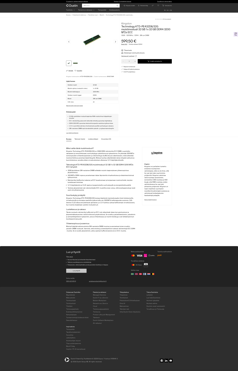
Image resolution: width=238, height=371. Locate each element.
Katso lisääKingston (150, 200)
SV (168, 10)
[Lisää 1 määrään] (135, 61)
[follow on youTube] (171, 360)
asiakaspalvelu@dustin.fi (98, 281)
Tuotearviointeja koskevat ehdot (77, 317)
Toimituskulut (71, 303)
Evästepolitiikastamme (74, 312)
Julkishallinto (70, 338)
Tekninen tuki (124, 309)
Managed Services (99, 295)
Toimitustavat (71, 300)
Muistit (102, 15)
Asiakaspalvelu (114, 10)
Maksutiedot (70, 298)
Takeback (96, 317)
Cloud (95, 306)
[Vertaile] (152, 5)
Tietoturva (96, 312)
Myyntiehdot (70, 295)
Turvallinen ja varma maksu (164, 1)
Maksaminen (124, 306)
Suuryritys (69, 335)
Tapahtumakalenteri (73, 332)
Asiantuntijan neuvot (73, 341)
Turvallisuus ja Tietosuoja (155, 309)
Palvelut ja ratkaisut (85, 10)
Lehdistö (150, 295)
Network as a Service (100, 303)
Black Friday (70, 346)
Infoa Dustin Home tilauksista (130, 312)
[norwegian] (136, 274)
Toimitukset (124, 298)
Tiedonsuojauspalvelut (101, 309)
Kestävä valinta (152, 303)
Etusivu (68, 15)
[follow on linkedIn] (166, 360)
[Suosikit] (158, 5)
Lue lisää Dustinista (153, 298)
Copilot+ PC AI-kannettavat (75, 349)
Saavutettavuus (71, 320)
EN (171, 10)
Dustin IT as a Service (100, 298)
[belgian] (152, 274)
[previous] (69, 42)
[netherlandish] (148, 274)
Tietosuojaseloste (72, 309)
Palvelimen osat (93, 15)
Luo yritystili (76, 270)
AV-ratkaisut (97, 323)
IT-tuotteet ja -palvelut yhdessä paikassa (77, 1)
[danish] (140, 274)
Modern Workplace (99, 300)
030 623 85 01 (71, 281)
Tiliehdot (69, 306)
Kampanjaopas (71, 315)
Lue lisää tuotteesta (72, 133)
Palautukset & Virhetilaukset (130, 300)
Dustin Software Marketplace (103, 320)
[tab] (69, 139)
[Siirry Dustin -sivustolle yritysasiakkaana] (72, 5)
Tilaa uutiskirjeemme (73, 343)
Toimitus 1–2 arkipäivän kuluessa (122, 1)
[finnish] (144, 274)
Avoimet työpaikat (153, 300)
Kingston (126, 23)
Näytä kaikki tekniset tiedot (74, 105)
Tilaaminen (123, 295)
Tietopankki (102, 10)
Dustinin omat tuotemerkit (156, 306)
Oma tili (122, 303)
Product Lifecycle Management (104, 315)
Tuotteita (69, 10)
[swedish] (132, 274)
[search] (117, 5)
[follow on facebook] (162, 360)
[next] (116, 42)
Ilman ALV (124, 44)
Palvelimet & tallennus (79, 15)
